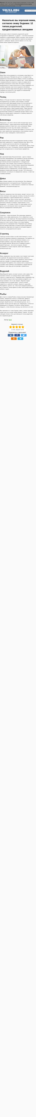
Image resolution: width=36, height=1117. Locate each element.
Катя (10, 320)
